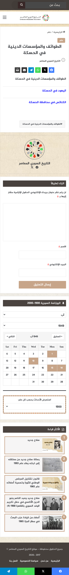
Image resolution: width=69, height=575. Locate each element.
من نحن (44, 561)
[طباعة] (17, 70)
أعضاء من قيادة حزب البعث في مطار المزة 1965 (25, 519)
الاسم (62, 247)
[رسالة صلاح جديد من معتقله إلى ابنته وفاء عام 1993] (52, 465)
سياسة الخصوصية (29, 561)
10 (33, 361)
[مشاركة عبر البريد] (24, 70)
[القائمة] (4, 19)
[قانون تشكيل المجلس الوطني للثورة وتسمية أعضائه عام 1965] (52, 484)
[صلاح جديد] (52, 445)
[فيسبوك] (51, 70)
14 (62, 368)
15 (52, 368)
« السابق (57, 337)
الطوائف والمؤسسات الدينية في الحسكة (41, 124)
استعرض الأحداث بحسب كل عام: (34, 400)
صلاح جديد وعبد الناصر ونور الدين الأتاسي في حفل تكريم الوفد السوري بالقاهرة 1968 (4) (23, 502)
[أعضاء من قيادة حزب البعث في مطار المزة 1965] (52, 523)
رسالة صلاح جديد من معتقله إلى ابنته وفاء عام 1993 (24, 461)
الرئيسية (58, 32)
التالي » (11, 337)
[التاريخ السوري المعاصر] (34, 17)
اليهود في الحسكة (54, 90)
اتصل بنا (13, 561)
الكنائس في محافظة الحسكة (47, 102)
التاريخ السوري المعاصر (50, 61)
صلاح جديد (33, 440)
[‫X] (44, 70)
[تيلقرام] (31, 70)
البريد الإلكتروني (56, 265)
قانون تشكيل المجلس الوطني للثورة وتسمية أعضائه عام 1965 (23, 483)
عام (49, 32)
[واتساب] (38, 70)
